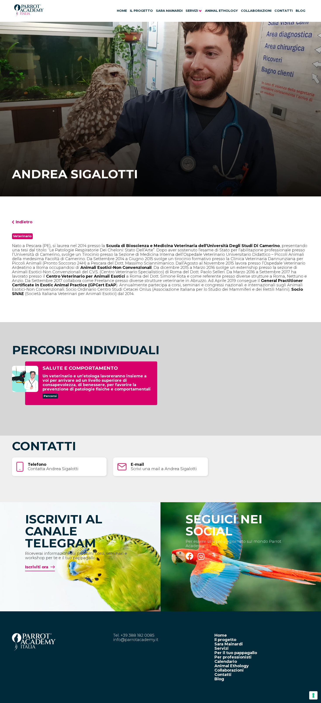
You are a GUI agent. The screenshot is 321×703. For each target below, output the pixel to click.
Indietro (24, 222)
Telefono (37, 464)
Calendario (225, 661)
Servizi (192, 11)
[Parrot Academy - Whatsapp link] (192, 558)
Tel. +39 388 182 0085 (133, 635)
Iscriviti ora (36, 567)
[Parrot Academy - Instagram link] (201, 558)
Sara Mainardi (169, 11)
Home (122, 11)
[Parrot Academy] (29, 15)
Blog (300, 11)
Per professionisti (233, 657)
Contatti (283, 11)
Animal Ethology (221, 11)
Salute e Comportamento (80, 368)
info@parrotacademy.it (135, 639)
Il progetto (141, 11)
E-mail (137, 464)
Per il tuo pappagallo (235, 652)
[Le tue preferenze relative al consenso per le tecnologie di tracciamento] (313, 695)
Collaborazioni (256, 11)
